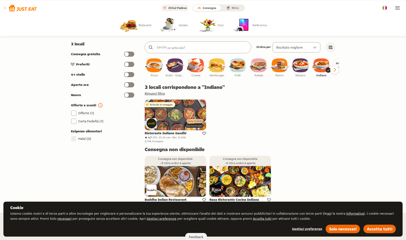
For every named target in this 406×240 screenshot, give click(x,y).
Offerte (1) (86, 113)
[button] (20, 7)
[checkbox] (154, 67)
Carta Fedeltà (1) (91, 121)
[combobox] (202, 47)
